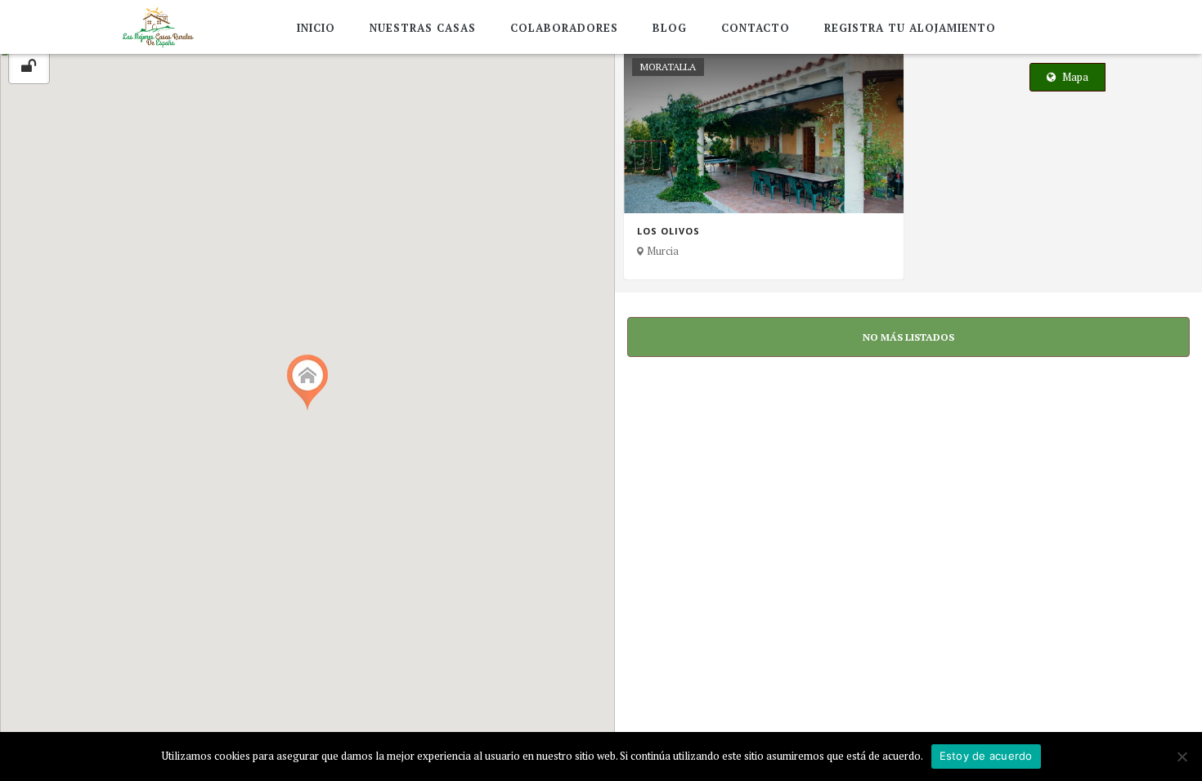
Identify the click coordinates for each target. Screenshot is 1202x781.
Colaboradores (564, 27)
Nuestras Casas (423, 27)
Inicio (316, 27)
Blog (670, 27)
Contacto (755, 27)
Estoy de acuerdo (986, 755)
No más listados (908, 337)
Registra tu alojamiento (910, 27)
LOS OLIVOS (668, 231)
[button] (307, 383)
